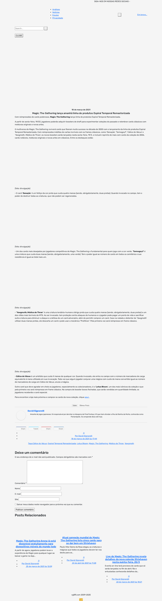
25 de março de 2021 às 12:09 (39, 566)
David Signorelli (36, 411)
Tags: (30, 443)
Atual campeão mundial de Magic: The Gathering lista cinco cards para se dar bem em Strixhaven (81, 540)
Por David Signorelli (83, 436)
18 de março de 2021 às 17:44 (84, 439)
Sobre (75, 405)
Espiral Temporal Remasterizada (62, 443)
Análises (56, 9)
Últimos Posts (84, 405)
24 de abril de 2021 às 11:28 (84, 563)
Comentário (20, 483)
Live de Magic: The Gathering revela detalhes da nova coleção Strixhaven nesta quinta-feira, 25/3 (126, 559)
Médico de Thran (116, 443)
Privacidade (57, 18)
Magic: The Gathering (98, 443)
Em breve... (142, 15)
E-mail (18, 494)
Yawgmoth (129, 443)
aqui (87, 397)
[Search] (45, 28)
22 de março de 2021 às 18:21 (129, 582)
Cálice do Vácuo (40, 443)
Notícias (56, 12)
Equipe (55, 15)
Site (16, 499)
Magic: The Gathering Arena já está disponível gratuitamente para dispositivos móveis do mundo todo (36, 543)
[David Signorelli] (21, 415)
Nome (17, 488)
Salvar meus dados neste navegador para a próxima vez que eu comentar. (50, 504)
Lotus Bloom (82, 443)
